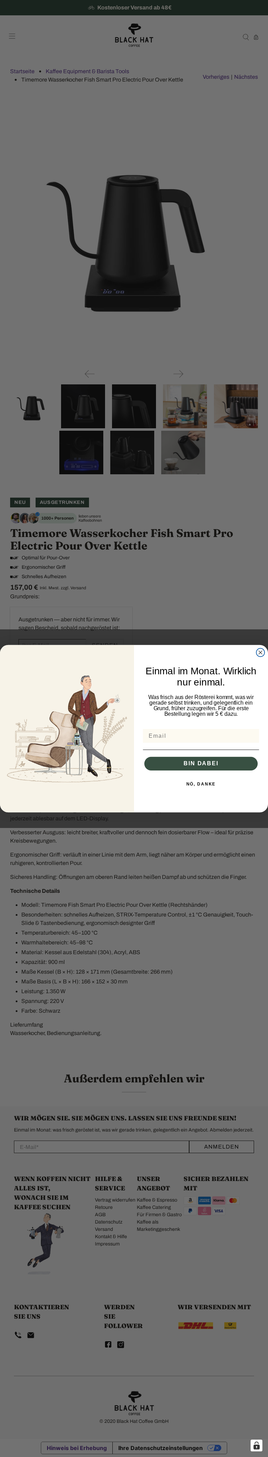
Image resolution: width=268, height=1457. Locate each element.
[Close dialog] (260, 652)
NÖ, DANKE (201, 784)
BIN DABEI (201, 763)
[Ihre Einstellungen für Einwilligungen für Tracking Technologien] (256, 1445)
